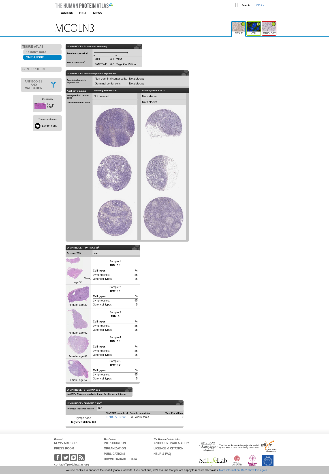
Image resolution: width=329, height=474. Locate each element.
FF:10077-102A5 (116, 417)
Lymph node (51, 106)
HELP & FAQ (162, 453)
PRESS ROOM (64, 448)
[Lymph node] (40, 108)
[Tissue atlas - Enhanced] (238, 22)
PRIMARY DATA (35, 52)
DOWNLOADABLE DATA (120, 459)
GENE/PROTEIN (33, 69)
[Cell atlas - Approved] (254, 22)
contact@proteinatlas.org (71, 464)
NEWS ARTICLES (66, 443)
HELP (83, 12)
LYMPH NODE (34, 57)
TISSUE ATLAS (32, 46)
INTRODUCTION (115, 443)
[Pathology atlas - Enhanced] (269, 22)
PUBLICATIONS (114, 453)
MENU (68, 12)
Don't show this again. (254, 470)
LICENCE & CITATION (168, 448)
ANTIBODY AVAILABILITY (171, 443)
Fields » (259, 5)
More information (229, 470)
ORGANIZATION (115, 448)
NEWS (97, 12)
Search (246, 5)
